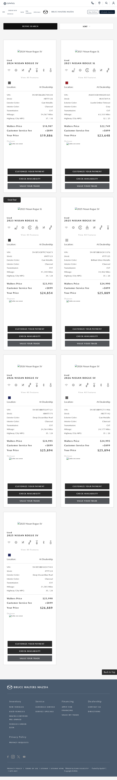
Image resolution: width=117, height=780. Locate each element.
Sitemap (44, 768)
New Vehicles (16, 707)
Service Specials (45, 712)
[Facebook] (8, 757)
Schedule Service (107, 12)
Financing (68, 701)
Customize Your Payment (30, 171)
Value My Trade (70, 715)
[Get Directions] (100, 3)
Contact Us (94, 707)
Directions (94, 712)
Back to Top (109, 672)
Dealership (95, 701)
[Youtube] (24, 757)
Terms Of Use (31, 768)
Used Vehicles (17, 712)
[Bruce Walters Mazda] (46, 12)
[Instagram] (13, 757)
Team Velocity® (81, 768)
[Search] (107, 3)
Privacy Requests (19, 742)
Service (40, 701)
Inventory (15, 701)
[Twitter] (18, 757)
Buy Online (93, 12)
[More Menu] (3, 12)
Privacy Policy (17, 737)
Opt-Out (14, 771)
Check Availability (30, 179)
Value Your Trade (30, 186)
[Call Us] (93, 3)
